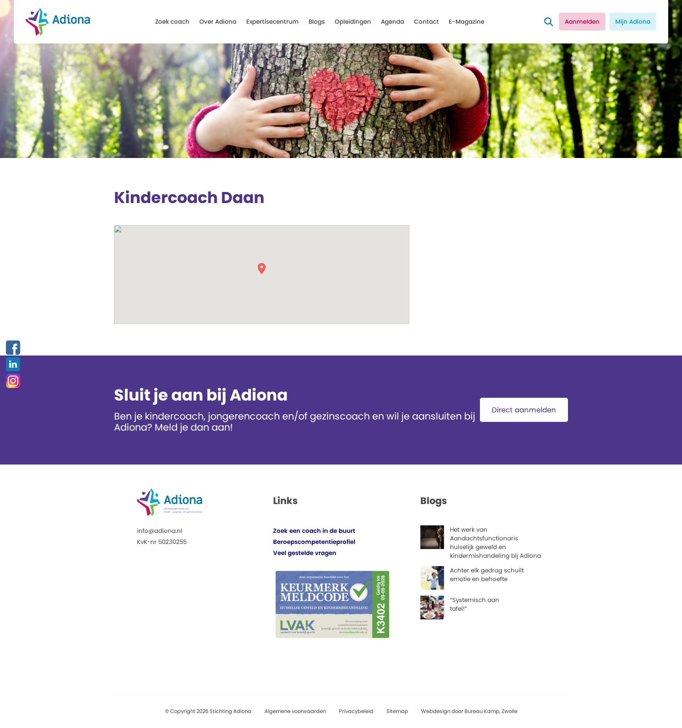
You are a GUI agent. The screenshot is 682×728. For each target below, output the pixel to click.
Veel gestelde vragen (304, 553)
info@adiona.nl (159, 531)
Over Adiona (217, 21)
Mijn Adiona (632, 21)
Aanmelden (582, 21)
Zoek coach (172, 21)
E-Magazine (466, 21)
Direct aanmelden (524, 410)
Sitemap (397, 711)
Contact (426, 21)
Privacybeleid (356, 711)
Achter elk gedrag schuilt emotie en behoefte (487, 574)
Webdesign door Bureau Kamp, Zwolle (469, 711)
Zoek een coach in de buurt (314, 531)
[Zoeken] (548, 22)
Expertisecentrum (272, 21)
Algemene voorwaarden (295, 711)
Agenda (392, 21)
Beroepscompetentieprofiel (314, 542)
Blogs (317, 21)
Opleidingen (353, 21)
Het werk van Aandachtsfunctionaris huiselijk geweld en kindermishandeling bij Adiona (495, 542)
